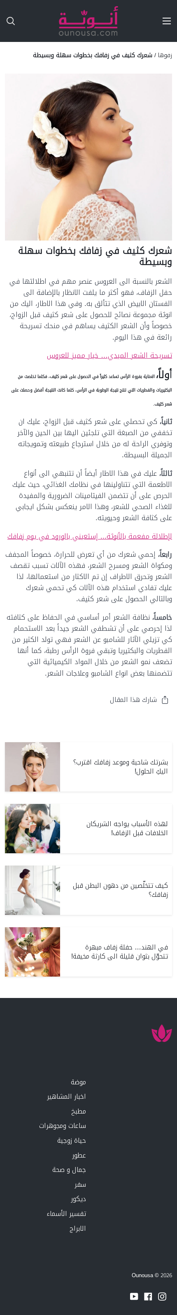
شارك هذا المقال (133, 699)
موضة (78, 1082)
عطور (79, 1155)
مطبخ (78, 1111)
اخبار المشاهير (66, 1096)
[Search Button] (7, 21)
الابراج (78, 1228)
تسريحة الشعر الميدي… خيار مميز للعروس (109, 355)
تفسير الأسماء (66, 1213)
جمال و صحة (69, 1169)
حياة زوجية (71, 1140)
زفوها (165, 55)
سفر (80, 1184)
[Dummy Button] (44, 21)
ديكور (78, 1198)
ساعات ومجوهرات (62, 1125)
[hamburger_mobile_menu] (164, 20)
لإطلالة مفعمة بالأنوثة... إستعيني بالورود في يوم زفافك (89, 536)
